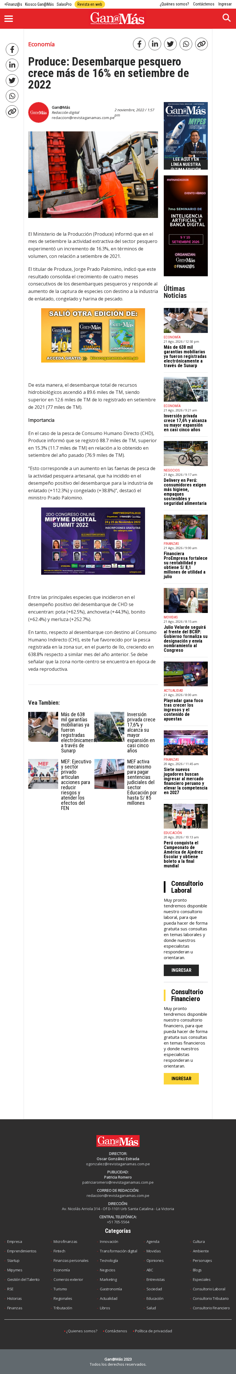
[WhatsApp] (12, 96)
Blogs (197, 1270)
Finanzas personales (71, 1260)
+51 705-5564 (118, 1221)
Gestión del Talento (23, 1279)
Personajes (202, 1260)
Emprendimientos (22, 1251)
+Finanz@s (13, 4)
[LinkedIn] (12, 65)
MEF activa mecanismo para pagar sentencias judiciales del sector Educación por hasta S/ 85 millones (142, 782)
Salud (151, 1307)
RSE (10, 1288)
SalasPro (64, 4)
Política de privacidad (153, 1330)
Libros (105, 1307)
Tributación (63, 1307)
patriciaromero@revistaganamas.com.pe (118, 1182)
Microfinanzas (65, 1241)
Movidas (153, 1251)
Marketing (108, 1279)
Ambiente (201, 1251)
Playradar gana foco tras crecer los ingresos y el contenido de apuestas (183, 710)
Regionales (63, 1298)
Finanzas (14, 1307)
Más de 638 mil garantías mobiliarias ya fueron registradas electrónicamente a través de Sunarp (79, 732)
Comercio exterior (68, 1279)
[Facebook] (12, 49)
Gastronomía (111, 1288)
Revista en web (89, 4)
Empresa (14, 1241)
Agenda (152, 1241)
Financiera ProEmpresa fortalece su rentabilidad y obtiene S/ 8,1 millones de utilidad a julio (186, 565)
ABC (149, 1270)
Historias (14, 1298)
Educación (154, 1298)
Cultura (199, 1241)
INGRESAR (181, 970)
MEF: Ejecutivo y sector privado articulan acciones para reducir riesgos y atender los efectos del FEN (76, 784)
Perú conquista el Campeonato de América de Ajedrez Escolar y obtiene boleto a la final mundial (183, 854)
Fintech (59, 1251)
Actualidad (108, 1298)
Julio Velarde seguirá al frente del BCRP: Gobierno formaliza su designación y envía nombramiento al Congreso (186, 638)
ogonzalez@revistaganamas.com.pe (118, 1163)
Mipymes (14, 1270)
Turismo (60, 1288)
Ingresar (225, 4)
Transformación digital (118, 1251)
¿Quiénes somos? (174, 4)
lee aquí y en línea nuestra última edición (186, 164)
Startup (13, 1260)
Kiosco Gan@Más (39, 4)
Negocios (107, 1270)
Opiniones (155, 1260)
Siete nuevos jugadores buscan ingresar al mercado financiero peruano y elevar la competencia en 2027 (186, 781)
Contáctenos (203, 4)
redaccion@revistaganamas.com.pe (83, 117)
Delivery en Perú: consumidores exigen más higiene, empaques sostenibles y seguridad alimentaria (185, 492)
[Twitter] (12, 80)
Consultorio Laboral (209, 1288)
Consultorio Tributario (211, 1298)
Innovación (109, 1241)
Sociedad (154, 1288)
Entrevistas (155, 1279)
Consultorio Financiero (211, 1307)
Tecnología (109, 1260)
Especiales (202, 1279)
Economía (62, 1270)
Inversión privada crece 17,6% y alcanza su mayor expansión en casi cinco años (141, 732)
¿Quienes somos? (81, 1330)
